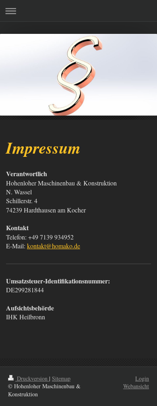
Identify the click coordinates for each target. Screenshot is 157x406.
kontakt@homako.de (53, 246)
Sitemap (61, 378)
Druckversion (32, 378)
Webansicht (136, 386)
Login (142, 378)
